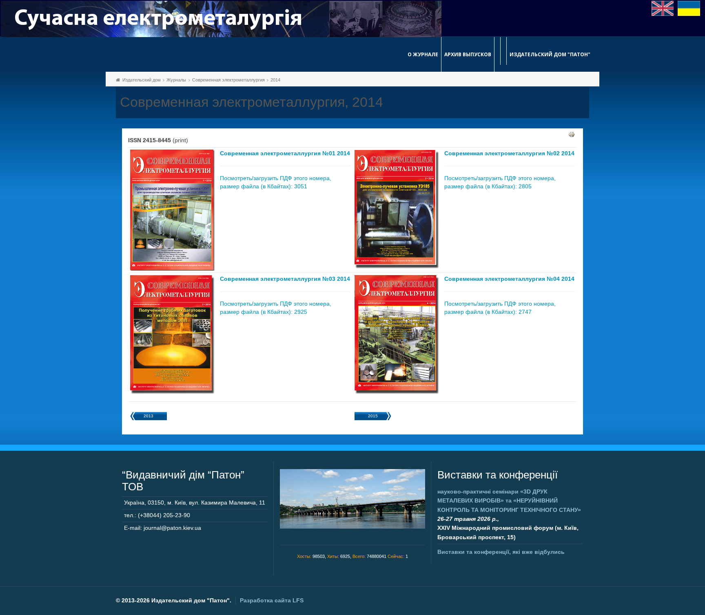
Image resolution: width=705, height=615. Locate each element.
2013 (148, 416)
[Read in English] (663, 7)
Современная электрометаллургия (228, 79)
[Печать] (571, 134)
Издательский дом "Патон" (550, 54)
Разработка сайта (272, 600)
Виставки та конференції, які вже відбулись (501, 552)
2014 (275, 79)
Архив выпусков (467, 54)
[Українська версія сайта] (689, 7)
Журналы (176, 79)
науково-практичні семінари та (509, 500)
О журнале (423, 54)
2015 (373, 416)
